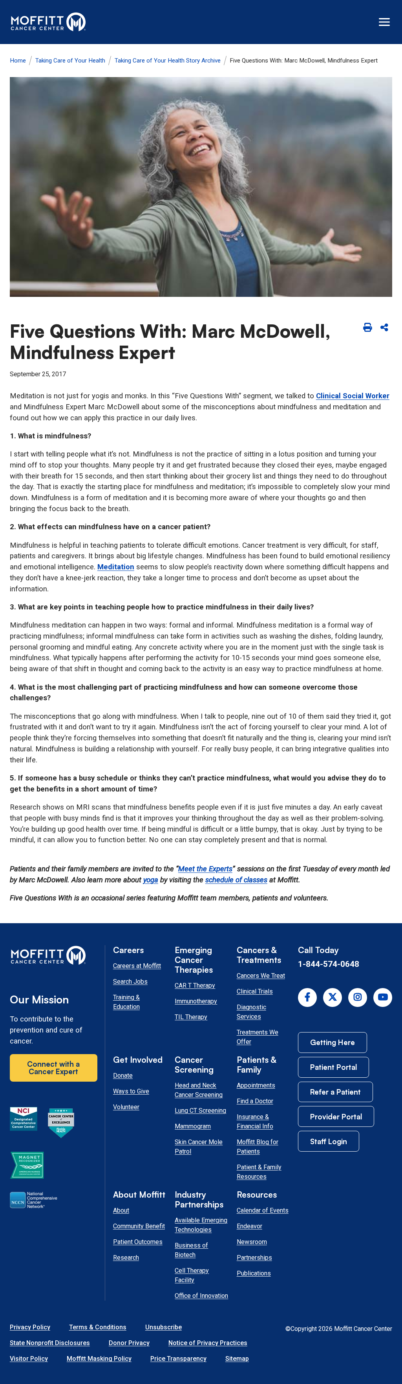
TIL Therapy (191, 1017)
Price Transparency (178, 1358)
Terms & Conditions (97, 1327)
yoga (150, 880)
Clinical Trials (255, 991)
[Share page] (384, 328)
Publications (254, 1273)
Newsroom (252, 1242)
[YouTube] (382, 997)
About (121, 1210)
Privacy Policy (30, 1327)
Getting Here (332, 1042)
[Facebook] (307, 997)
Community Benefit (139, 1226)
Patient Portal (333, 1066)
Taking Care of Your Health (70, 60)
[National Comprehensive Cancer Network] (33, 1201)
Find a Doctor (255, 1101)
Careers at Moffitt (137, 966)
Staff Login (328, 1141)
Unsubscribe (163, 1327)
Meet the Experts (205, 869)
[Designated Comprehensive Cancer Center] (23, 1124)
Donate (123, 1075)
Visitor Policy (29, 1358)
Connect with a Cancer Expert (53, 1067)
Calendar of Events (263, 1210)
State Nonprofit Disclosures (50, 1343)
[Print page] (367, 328)
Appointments (256, 1085)
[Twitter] (332, 997)
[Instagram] (357, 997)
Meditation (115, 567)
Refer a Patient (335, 1091)
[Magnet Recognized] (27, 1167)
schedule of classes (236, 880)
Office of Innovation (201, 1295)
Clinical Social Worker (352, 396)
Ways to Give (131, 1091)
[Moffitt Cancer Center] (48, 22)
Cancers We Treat (261, 975)
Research (126, 1257)
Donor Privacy (129, 1343)
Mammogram (193, 1126)
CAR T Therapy (195, 985)
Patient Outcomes (138, 1242)
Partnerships (254, 1257)
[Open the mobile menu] (384, 22)
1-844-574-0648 (328, 964)
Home (18, 60)
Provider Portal (336, 1116)
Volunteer (126, 1107)
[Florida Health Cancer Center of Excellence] (61, 1124)
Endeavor (249, 1226)
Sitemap (237, 1358)
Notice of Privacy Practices (207, 1343)
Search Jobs (130, 981)
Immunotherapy (196, 1001)
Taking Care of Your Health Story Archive (168, 60)
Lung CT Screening (200, 1110)
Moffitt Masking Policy (99, 1358)
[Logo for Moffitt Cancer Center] (53, 956)
